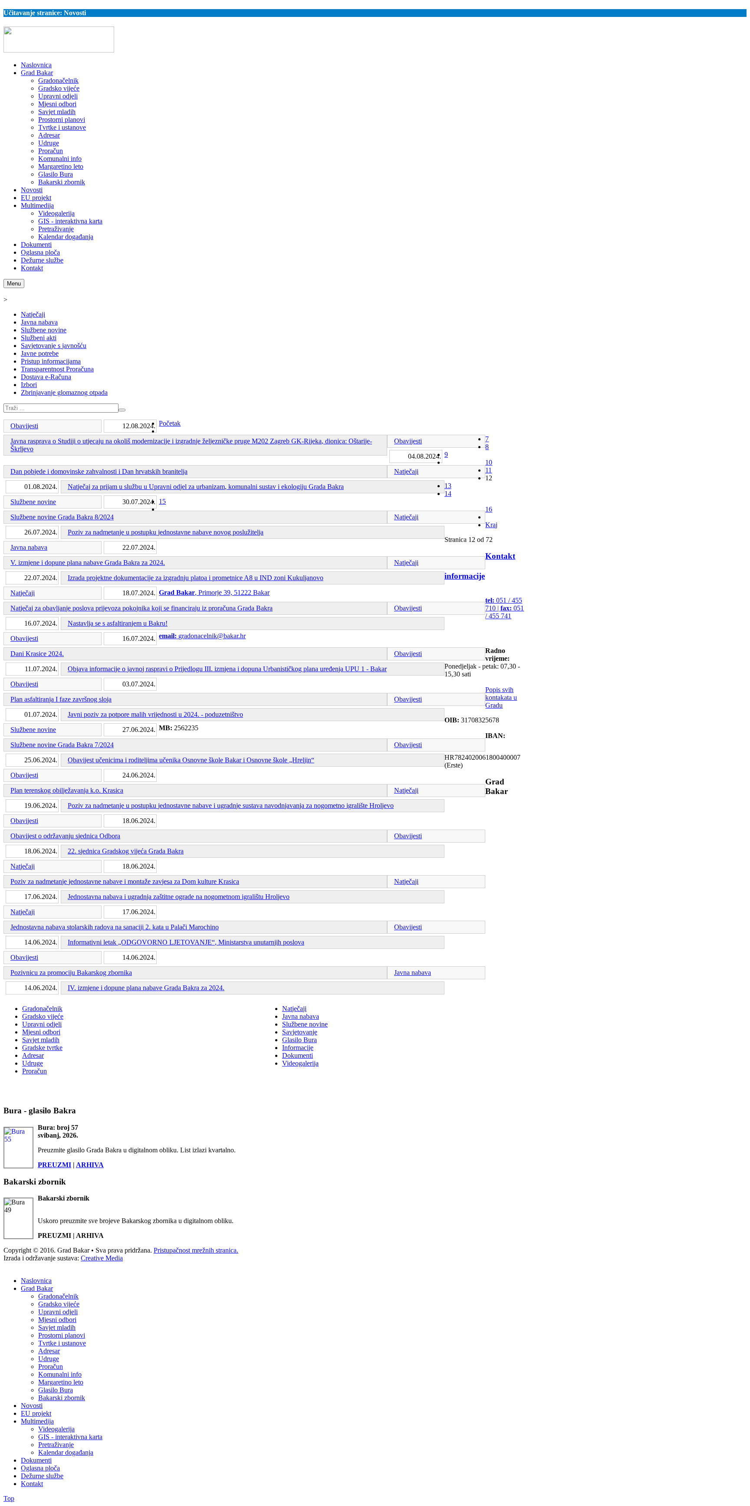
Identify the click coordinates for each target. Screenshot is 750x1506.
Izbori (29, 384)
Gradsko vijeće (42, 1016)
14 (447, 493)
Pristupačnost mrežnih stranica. (196, 1250)
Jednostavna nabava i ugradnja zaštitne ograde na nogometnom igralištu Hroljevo (178, 896)
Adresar (33, 1055)
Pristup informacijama (51, 361)
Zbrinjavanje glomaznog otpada (64, 392)
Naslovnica (36, 1280)
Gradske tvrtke (42, 1047)
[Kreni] (121, 410)
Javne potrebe (40, 353)
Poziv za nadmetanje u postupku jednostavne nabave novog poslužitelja (165, 532)
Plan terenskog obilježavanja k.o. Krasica (66, 790)
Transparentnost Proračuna (57, 369)
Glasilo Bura (299, 1039)
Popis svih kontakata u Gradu (501, 697)
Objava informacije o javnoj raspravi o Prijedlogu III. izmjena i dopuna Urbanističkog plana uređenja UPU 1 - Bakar (227, 669)
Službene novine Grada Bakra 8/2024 (62, 517)
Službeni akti (38, 337)
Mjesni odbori (41, 1032)
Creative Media (102, 1258)
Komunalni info (60, 1374)
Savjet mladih (40, 1039)
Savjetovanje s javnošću (53, 345)
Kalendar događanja (65, 1452)
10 (488, 462)
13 (447, 485)
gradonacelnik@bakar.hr (212, 636)
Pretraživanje (56, 1444)
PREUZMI (54, 1164)
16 (488, 509)
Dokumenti (297, 1055)
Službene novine (43, 330)
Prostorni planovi (61, 1335)
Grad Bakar (37, 1288)
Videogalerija (300, 1063)
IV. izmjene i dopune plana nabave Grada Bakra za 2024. (146, 987)
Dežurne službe (42, 1476)
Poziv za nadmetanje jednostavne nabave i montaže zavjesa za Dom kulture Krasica (124, 881)
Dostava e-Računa (46, 377)
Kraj (491, 524)
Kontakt (32, 1483)
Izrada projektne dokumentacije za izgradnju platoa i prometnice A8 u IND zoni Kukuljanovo (195, 577)
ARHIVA (90, 1164)
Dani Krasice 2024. (37, 653)
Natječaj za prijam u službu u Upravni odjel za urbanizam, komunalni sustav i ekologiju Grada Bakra (206, 486)
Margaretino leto (60, 1382)
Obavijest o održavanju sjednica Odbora (65, 836)
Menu (14, 283)
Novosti (32, 1405)
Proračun (34, 1071)
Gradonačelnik (42, 1008)
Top (8, 1498)
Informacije (297, 1047)
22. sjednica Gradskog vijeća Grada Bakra (126, 851)
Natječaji (33, 314)
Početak (170, 423)
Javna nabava (39, 322)
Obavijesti (24, 426)
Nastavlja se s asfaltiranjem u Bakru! (118, 623)
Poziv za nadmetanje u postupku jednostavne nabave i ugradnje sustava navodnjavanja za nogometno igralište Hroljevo (231, 805)
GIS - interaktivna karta (70, 1436)
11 (488, 470)
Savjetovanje (299, 1032)
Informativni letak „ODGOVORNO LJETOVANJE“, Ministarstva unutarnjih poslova (186, 942)
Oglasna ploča (40, 1468)
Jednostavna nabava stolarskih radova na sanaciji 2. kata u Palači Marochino (114, 927)
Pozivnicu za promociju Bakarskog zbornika (71, 972)
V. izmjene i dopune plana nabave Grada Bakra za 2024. (87, 562)
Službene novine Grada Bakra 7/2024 (62, 744)
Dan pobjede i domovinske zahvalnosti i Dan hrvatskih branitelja (99, 471)
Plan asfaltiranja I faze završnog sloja (61, 699)
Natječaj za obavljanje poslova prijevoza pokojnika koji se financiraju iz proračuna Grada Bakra (141, 608)
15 (162, 501)
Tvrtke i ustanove (62, 1343)
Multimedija (37, 1421)
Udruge (32, 1063)
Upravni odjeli (42, 1024)
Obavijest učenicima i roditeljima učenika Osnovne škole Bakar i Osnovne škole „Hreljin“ (191, 760)
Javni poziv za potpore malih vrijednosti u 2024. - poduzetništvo (155, 714)
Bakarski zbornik (61, 1397)
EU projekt (36, 1413)
